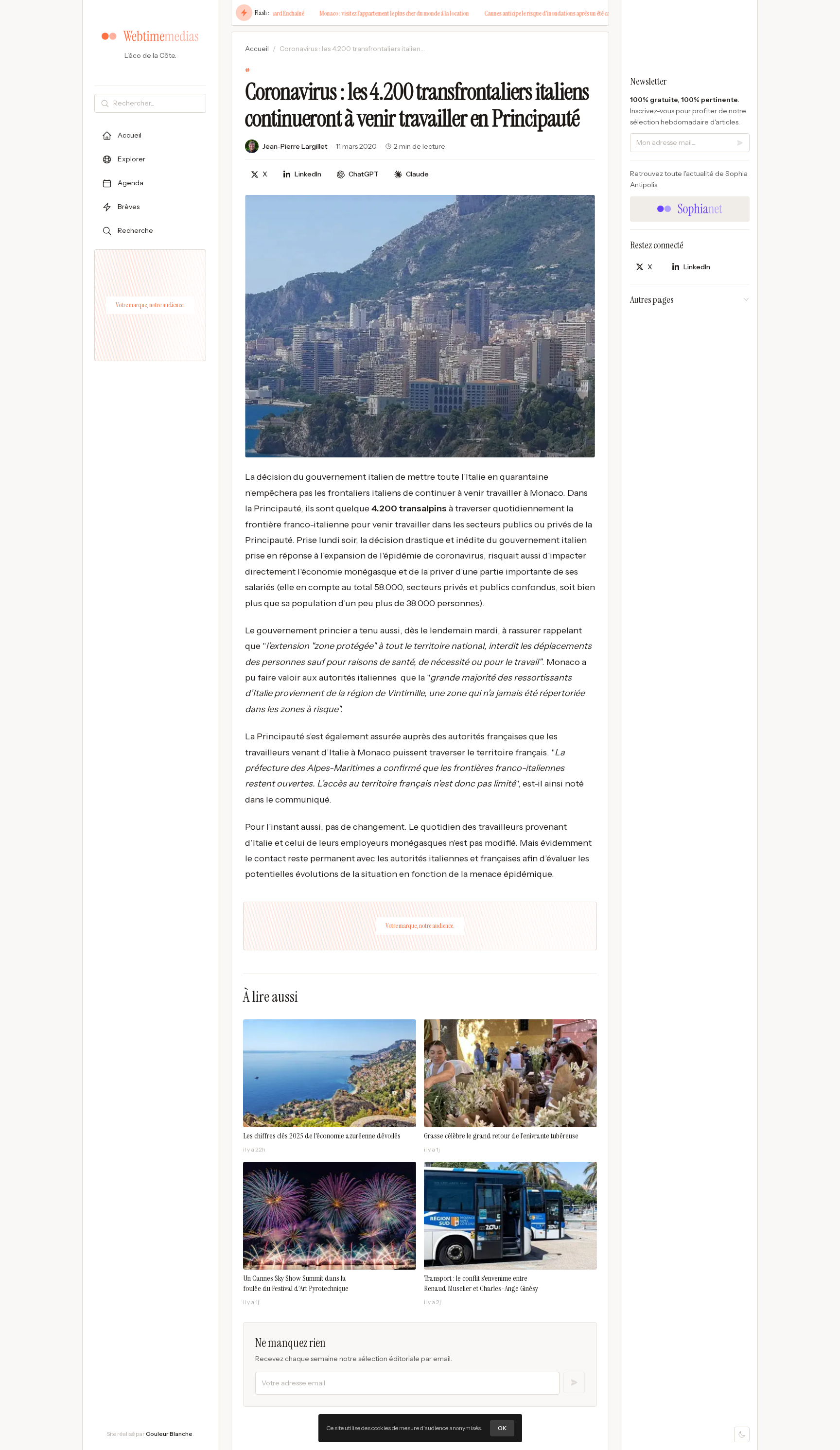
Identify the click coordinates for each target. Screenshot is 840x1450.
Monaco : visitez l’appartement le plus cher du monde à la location (356, 13)
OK (502, 1428)
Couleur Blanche (169, 1433)
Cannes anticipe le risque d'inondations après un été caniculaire (519, 13)
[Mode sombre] (742, 1434)
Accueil (257, 48)
